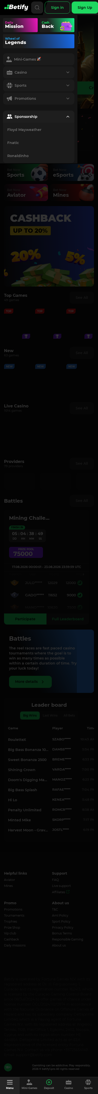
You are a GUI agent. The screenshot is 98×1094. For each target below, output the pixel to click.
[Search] (37, 8)
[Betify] (16, 7)
